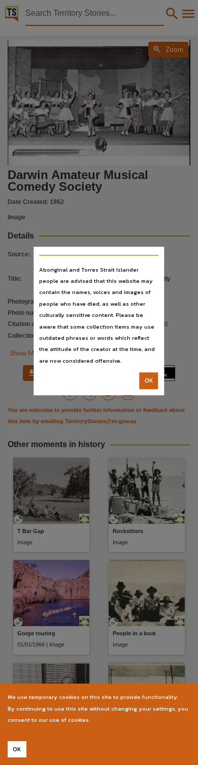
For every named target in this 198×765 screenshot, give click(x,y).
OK (149, 380)
